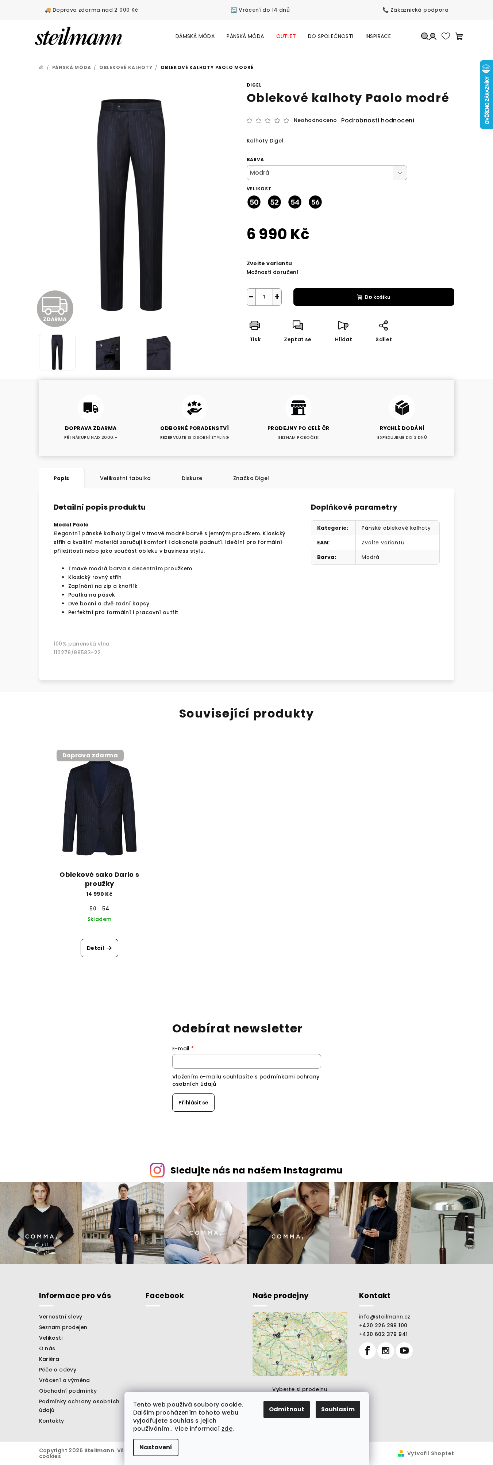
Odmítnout (286, 1409)
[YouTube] (404, 1350)
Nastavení (155, 1447)
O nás (47, 1348)
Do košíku (377, 297)
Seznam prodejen (63, 1327)
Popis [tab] (61, 478)
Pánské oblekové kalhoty (396, 528)
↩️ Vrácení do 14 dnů (260, 10)
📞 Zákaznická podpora (415, 10)
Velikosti (51, 1338)
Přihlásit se (193, 1102)
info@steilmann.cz (385, 1316)
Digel (254, 85)
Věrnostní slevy (60, 1316)
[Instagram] (385, 1350)
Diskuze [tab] (192, 478)
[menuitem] (195, 36)
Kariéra (49, 1359)
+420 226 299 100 (383, 1325)
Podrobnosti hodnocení (377, 121)
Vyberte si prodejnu (299, 1389)
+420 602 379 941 (383, 1334)
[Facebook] (367, 1350)
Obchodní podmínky (68, 1390)
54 (105, 908)
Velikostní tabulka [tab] (125, 478)
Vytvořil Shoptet (430, 1453)
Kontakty (51, 1420)
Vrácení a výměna (64, 1380)
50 (92, 908)
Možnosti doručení (273, 272)
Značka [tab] (251, 478)
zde (227, 1428)
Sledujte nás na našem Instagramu (256, 1170)
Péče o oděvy (58, 1369)
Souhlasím (338, 1409)
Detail (95, 948)
